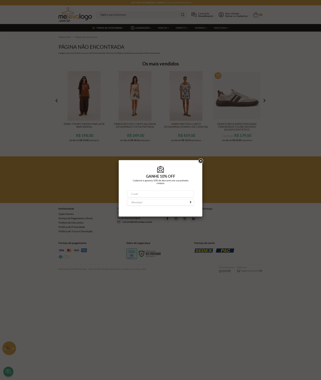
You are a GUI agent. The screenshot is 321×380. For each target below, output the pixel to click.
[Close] (200, 163)
